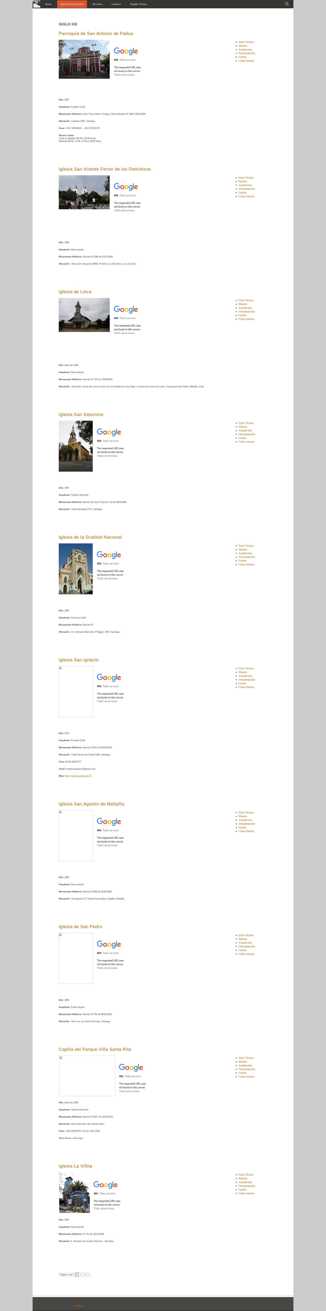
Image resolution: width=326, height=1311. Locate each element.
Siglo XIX (68, 24)
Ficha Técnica (246, 42)
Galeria (242, 56)
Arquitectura (245, 49)
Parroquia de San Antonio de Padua (96, 33)
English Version (138, 4)
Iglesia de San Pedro (80, 926)
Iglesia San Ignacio (78, 659)
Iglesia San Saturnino (81, 414)
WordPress (79, 1306)
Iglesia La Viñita (75, 1166)
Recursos (97, 4)
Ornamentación (247, 53)
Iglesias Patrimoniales (72, 4)
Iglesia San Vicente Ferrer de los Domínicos (105, 169)
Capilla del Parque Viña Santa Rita (95, 1049)
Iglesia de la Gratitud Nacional (90, 537)
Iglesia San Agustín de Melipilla (91, 803)
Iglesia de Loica (75, 291)
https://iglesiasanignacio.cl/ (78, 776)
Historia (243, 45)
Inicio (48, 4)
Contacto (116, 4)
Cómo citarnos (246, 60)
